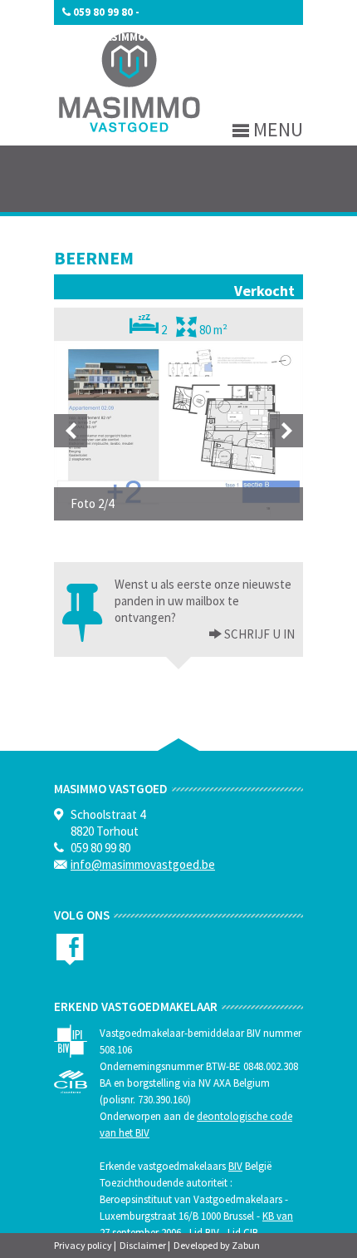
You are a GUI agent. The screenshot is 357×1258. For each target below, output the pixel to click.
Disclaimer (143, 1245)
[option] (178, 430)
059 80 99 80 (103, 12)
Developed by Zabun (217, 1245)
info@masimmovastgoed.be (139, 37)
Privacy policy (83, 1245)
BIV (235, 1166)
